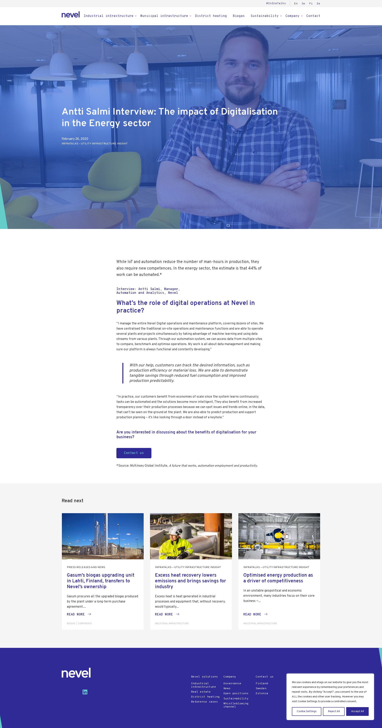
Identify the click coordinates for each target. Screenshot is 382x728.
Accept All (357, 711)
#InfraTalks (276, 3)
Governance (232, 683)
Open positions (235, 693)
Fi (311, 3)
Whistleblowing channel (235, 705)
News (227, 688)
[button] (79, 614)
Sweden (261, 688)
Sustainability (265, 16)
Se (303, 3)
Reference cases (204, 702)
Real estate (201, 692)
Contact (313, 16)
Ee (318, 3)
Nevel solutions (204, 676)
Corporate (85, 623)
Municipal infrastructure (164, 16)
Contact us (265, 676)
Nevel (71, 14)
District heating (211, 16)
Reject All (334, 711)
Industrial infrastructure (108, 16)
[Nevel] (76, 673)
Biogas (239, 16)
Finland (262, 683)
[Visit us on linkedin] (87, 694)
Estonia (262, 693)
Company (292, 16)
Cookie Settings (307, 711)
